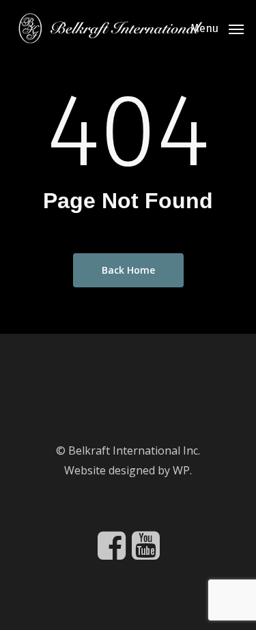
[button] (217, 27)
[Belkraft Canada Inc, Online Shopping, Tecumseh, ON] (70, 373)
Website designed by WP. (128, 470)
